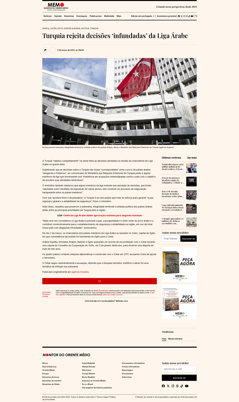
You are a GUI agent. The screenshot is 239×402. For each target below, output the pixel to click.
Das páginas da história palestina (97, 388)
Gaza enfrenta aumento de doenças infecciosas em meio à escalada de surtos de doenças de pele (173, 207)
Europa (45, 374)
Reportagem (127, 370)
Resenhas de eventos (51, 381)
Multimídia (109, 16)
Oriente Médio (48, 370)
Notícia (85, 28)
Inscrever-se (188, 238)
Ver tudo (192, 157)
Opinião (58, 16)
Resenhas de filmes (51, 384)
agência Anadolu (80, 272)
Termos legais (102, 397)
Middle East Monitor (101, 291)
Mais (119, 16)
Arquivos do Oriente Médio (94, 381)
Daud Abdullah (88, 363)
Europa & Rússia (72, 28)
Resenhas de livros (50, 377)
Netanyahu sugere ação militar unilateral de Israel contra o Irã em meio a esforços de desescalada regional (172, 166)
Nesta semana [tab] (175, 338)
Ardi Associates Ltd (189, 397)
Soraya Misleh (88, 374)
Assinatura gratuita (166, 16)
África (45, 28)
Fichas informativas (130, 367)
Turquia (94, 28)
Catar (53, 28)
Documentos (127, 374)
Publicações (96, 16)
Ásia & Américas (49, 367)
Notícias (48, 16)
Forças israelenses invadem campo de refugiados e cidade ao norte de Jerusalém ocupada (172, 180)
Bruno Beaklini (88, 377)
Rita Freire (86, 370)
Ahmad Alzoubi (88, 367)
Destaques (81, 16)
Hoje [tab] (164, 338)
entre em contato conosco (112, 295)
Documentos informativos (133, 363)
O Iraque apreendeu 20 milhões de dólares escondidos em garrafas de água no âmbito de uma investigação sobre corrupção (172, 221)
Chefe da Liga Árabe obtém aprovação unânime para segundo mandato (102, 215)
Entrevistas (127, 377)
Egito (60, 28)
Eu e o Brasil (87, 384)
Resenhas (69, 16)
